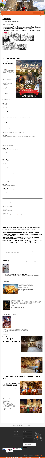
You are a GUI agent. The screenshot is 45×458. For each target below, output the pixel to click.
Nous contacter (15, 437)
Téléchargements (15, 434)
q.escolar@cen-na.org (17, 214)
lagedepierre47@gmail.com (13, 411)
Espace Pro (4, 452)
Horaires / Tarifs (15, 431)
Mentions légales (14, 452)
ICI (6, 69)
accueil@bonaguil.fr (22, 332)
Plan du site (8, 452)
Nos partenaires (15, 435)
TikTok (39, 455)
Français (3, 0)
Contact (40, 1)
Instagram (36, 455)
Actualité (19, 1)
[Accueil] (7, 7)
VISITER (36, 1)
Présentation (31, 1)
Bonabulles (24, 1)
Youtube (41, 455)
